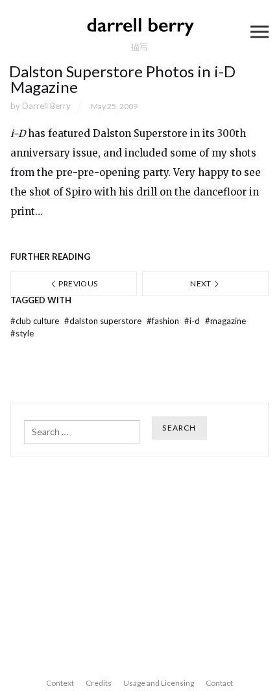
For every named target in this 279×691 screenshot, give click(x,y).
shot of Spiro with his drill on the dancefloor (138, 192)
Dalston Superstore (103, 321)
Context (60, 683)
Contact (219, 683)
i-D (193, 321)
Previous (77, 283)
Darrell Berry (46, 106)
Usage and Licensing (158, 683)
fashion (164, 321)
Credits (99, 683)
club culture (35, 321)
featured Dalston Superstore (118, 133)
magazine (225, 321)
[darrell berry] (139, 26)
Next (201, 283)
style (22, 333)
